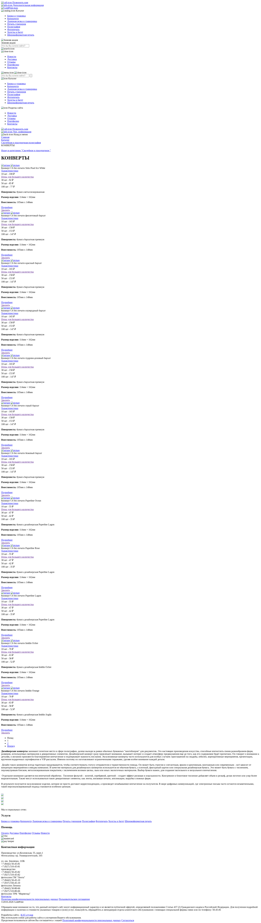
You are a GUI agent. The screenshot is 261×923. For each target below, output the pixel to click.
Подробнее (7, 207)
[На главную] (9, 8)
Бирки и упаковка (16, 16)
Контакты (12, 67)
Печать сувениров (16, 24)
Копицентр (13, 18)
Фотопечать (13, 29)
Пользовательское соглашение (74, 899)
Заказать (5, 210)
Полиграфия (13, 26)
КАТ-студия (27, 915)
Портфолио (13, 64)
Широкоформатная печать (20, 35)
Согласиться (127, 920)
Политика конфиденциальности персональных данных (29, 899)
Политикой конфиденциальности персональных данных (91, 920)
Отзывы (11, 62)
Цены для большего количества (17, 177)
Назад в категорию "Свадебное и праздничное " (26, 150)
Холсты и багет (15, 32)
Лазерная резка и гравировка (22, 21)
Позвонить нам (20, 2)
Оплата (5, 833)
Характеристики (9, 170)
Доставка (12, 59)
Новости (11, 56)
